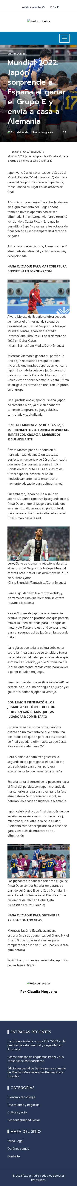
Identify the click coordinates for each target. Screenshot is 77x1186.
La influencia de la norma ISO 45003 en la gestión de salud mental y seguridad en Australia (36, 1045)
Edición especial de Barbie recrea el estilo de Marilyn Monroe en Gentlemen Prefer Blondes (36, 1072)
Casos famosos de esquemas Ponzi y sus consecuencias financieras (35, 1059)
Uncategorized (17, 53)
